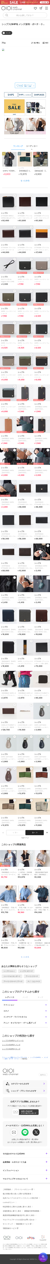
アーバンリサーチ (32, 976)
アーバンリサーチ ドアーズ (13, 981)
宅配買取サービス (22, 1224)
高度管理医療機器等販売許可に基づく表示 (18, 1215)
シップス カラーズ (26, 971)
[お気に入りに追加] (14, 852)
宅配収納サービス (9, 1228)
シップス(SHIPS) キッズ (11, 1049)
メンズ (46, 1057)
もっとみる (25, 180)
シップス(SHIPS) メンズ (11, 1045)
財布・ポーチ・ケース (12, 1059)
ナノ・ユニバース (34, 981)
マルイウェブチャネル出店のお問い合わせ (18, 1220)
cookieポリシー (9, 1202)
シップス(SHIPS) (35, 1057)
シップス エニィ (9, 971)
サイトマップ (8, 1224)
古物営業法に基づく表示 (12, 1211)
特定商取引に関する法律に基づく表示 (17, 1207)
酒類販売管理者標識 (31, 1211)
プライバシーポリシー (22, 1189)
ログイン (43, 1075)
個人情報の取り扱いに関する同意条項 (17, 1194)
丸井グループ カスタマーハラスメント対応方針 (20, 1198)
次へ (33, 832)
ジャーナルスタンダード (12, 976)
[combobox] (25, 15)
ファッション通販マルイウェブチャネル (15, 1057)
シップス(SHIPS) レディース (13, 1040)
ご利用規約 (7, 1189)
